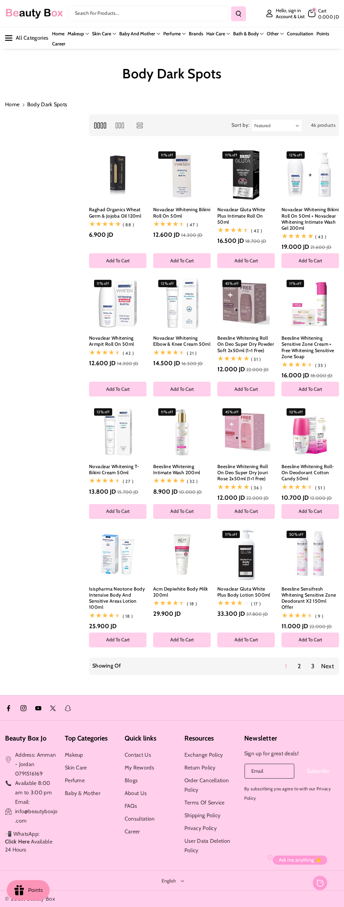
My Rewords (139, 767)
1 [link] (286, 666)
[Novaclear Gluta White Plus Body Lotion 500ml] (246, 554)
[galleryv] (119, 125)
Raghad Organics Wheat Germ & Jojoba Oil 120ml (115, 212)
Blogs (131, 780)
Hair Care (215, 34)
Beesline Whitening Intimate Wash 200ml (176, 469)
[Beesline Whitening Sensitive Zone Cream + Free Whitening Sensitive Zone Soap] (310, 303)
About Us (136, 793)
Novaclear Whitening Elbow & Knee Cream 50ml (181, 341)
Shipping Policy (202, 815)
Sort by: (240, 125)
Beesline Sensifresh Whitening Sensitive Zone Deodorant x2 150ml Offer (309, 598)
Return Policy (200, 767)
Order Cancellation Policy (206, 785)
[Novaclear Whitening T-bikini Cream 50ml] (117, 432)
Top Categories (86, 738)
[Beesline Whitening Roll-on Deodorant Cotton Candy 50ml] (310, 432)
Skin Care (101, 34)
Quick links (140, 738)
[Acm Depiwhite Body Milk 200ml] (182, 554)
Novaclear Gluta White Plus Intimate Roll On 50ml (241, 215)
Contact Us (138, 755)
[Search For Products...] (238, 13)
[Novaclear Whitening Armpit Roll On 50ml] (117, 303)
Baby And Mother (137, 34)
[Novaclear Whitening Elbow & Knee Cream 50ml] (182, 303)
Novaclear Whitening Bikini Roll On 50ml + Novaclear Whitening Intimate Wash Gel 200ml (310, 218)
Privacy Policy (200, 828)
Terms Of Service (204, 802)
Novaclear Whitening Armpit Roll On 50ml (111, 341)
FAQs (131, 806)
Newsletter (260, 738)
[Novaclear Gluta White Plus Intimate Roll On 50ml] (246, 175)
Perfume (172, 34)
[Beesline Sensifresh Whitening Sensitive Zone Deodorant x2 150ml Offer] (310, 554)
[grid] (100, 125)
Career (132, 831)
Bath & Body (246, 34)
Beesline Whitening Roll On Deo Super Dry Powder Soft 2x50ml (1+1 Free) (245, 344)
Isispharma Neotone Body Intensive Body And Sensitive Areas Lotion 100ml (117, 598)
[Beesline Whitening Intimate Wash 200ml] (182, 432)
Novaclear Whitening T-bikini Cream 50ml (114, 469)
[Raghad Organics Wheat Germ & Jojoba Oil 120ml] (117, 175)
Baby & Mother (82, 793)
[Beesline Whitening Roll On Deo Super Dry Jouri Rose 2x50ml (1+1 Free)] (246, 432)
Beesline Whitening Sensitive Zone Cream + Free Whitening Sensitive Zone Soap (308, 347)
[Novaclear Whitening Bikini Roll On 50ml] (182, 175)
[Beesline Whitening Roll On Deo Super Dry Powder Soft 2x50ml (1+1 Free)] (246, 303)
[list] (139, 125)
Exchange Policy (203, 755)
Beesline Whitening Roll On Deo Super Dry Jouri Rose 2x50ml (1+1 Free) (242, 472)
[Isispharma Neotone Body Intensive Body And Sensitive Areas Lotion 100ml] (117, 554)
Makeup (76, 34)
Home (12, 104)
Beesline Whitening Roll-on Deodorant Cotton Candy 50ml (308, 472)
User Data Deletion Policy (207, 846)
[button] (323, 13)
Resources (199, 738)
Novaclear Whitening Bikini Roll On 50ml (181, 212)
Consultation (140, 819)
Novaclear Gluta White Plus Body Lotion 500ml (243, 592)
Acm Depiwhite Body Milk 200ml (180, 592)
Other (273, 34)
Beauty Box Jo (25, 738)
